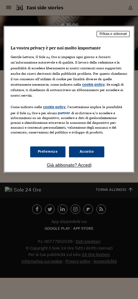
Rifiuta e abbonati (113, 34)
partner (64, 113)
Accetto (87, 152)
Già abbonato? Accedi (69, 165)
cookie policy (93, 84)
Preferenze (48, 152)
